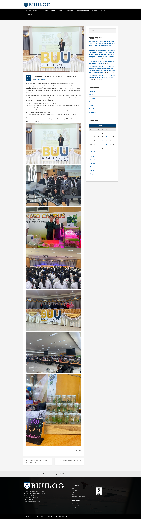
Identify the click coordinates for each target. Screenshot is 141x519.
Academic (92, 91)
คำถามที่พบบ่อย (75, 508)
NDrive (73, 494)
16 (102, 140)
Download (75, 503)
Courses (92, 156)
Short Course (94, 160)
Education (92, 105)
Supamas (37, 79)
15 (98, 140)
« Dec (90, 151)
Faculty (92, 174)
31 (106, 148)
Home (29, 474)
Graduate (93, 167)
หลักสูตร (53, 10)
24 (106, 144)
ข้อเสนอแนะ (29, 14)
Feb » (94, 151)
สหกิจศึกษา (61, 10)
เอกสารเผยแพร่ (75, 505)
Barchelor (93, 163)
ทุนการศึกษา (70, 10)
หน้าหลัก (28, 10)
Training (92, 170)
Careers (91, 102)
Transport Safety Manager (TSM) (80, 496)
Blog (73, 492)
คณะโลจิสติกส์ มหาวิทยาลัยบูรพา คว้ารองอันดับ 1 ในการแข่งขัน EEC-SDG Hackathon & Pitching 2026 (102, 77)
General (91, 109)
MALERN (74, 490)
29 (98, 148)
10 (106, 137)
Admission (92, 98)
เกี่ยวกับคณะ (36, 10)
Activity (44, 79)
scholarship (92, 112)
